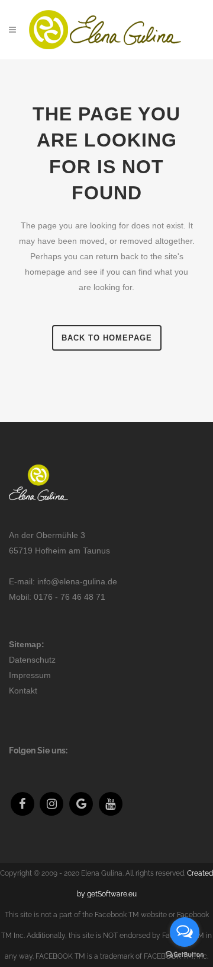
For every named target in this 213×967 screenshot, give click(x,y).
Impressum (30, 675)
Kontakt (23, 690)
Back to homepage (107, 337)
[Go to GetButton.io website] (185, 955)
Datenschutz (32, 659)
